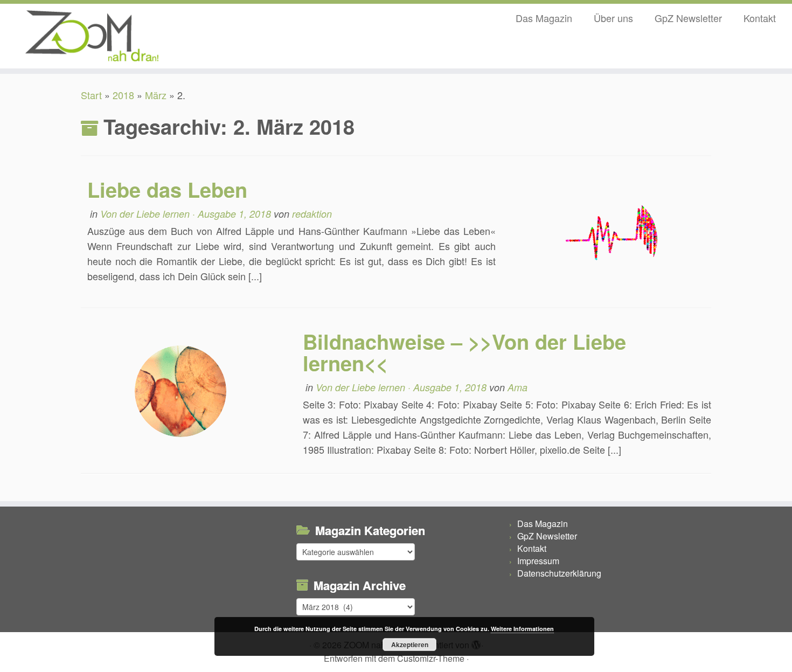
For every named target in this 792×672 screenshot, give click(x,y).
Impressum (538, 561)
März (155, 95)
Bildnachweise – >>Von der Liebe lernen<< (464, 352)
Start (91, 95)
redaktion (312, 213)
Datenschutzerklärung (559, 573)
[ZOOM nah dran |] (91, 36)
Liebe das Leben (167, 189)
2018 (123, 95)
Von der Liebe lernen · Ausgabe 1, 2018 (187, 213)
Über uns (613, 18)
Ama (517, 387)
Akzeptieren (409, 644)
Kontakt (760, 18)
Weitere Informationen (522, 629)
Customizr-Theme (430, 658)
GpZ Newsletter (688, 18)
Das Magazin (544, 18)
